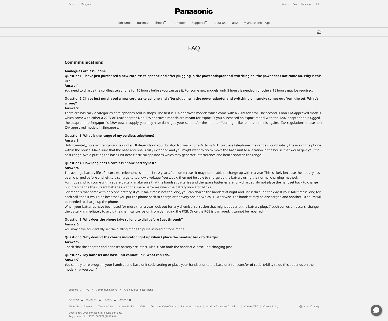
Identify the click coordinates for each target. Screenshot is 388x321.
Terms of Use (105, 306)
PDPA (142, 306)
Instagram (91, 299)
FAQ (86, 289)
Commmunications (106, 289)
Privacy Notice (126, 306)
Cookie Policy (270, 306)
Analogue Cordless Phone (138, 289)
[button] (376, 310)
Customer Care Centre (163, 306)
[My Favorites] (318, 32)
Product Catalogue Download (222, 306)
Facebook (74, 299)
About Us (74, 306)
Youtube (107, 299)
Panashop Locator (191, 306)
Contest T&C (251, 306)
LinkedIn (123, 299)
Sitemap (88, 306)
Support (73, 289)
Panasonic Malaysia (80, 4)
